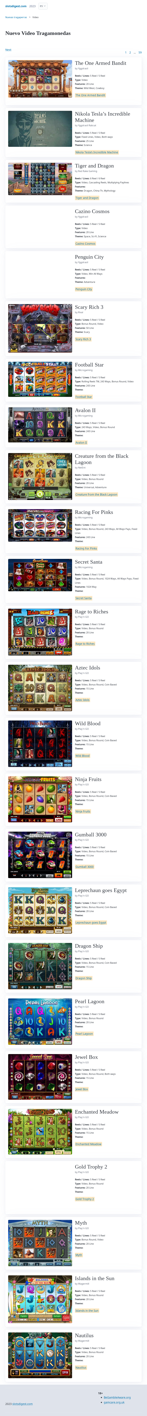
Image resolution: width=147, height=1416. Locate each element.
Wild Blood (83, 756)
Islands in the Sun (87, 1310)
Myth (79, 1255)
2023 (32, 6)
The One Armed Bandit (90, 95)
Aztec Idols (82, 700)
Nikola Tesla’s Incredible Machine (97, 152)
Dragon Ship (84, 978)
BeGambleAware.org (117, 1397)
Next (8, 50)
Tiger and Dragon (87, 198)
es (41, 6)
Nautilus (81, 1368)
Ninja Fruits (83, 811)
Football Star (84, 397)
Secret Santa (84, 598)
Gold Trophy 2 (85, 1199)
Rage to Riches (85, 644)
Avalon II (81, 442)
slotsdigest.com (22, 1404)
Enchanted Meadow (88, 1144)
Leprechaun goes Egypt (91, 922)
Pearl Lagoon (84, 1034)
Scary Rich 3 (83, 339)
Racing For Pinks (86, 548)
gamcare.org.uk (114, 1402)
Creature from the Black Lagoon (96, 494)
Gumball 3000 (85, 867)
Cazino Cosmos (85, 243)
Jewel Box (82, 1089)
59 (140, 52)
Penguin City (84, 289)
